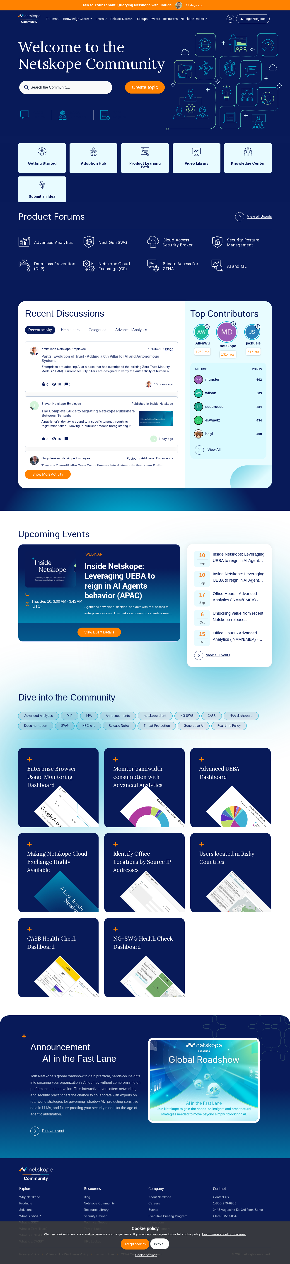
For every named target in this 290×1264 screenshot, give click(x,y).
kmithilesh (48, 348)
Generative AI (193, 725)
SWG (65, 725)
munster (212, 379)
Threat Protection (157, 725)
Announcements (118, 715)
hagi (209, 434)
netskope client (155, 715)
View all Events (218, 654)
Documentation (35, 725)
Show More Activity (47, 474)
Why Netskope (29, 1197)
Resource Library (96, 1209)
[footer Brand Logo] (36, 1179)
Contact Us (221, 1197)
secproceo (214, 407)
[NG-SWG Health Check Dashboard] (144, 957)
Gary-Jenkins (50, 458)
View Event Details (99, 632)
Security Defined (95, 1216)
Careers (154, 1203)
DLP (69, 715)
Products (25, 1203)
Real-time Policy (229, 725)
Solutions (25, 1209)
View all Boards (259, 216)
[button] (145, 1255)
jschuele (253, 343)
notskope (228, 346)
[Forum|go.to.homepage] (29, 18)
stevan (46, 403)
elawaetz (212, 420)
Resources (170, 19)
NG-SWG (187, 715)
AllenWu (202, 343)
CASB (212, 715)
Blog (87, 1197)
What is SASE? (30, 1216)
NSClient (88, 725)
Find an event (53, 1131)
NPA (89, 715)
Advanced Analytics (38, 715)
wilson (210, 393)
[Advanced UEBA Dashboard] (230, 787)
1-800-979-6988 (224, 1203)
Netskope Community (99, 1203)
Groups (142, 19)
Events (155, 19)
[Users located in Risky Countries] (230, 872)
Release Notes (119, 725)
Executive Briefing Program (167, 1216)
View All (214, 450)
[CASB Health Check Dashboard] (58, 957)
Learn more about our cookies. (224, 1234)
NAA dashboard (241, 715)
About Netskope (159, 1197)
